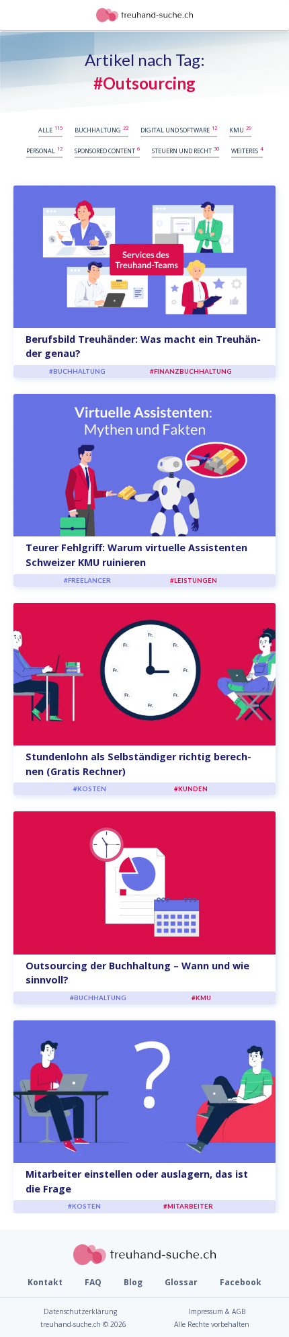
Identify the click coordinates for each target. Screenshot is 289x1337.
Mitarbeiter (190, 1206)
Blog (133, 1282)
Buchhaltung (101, 129)
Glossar (181, 1282)
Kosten (91, 789)
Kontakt (45, 1282)
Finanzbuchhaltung (193, 371)
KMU (240, 129)
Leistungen (195, 580)
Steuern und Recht (185, 150)
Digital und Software (178, 129)
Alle (50, 129)
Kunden (193, 789)
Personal (44, 150)
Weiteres (247, 150)
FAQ (93, 1282)
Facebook (240, 1282)
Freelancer (89, 580)
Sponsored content (107, 150)
